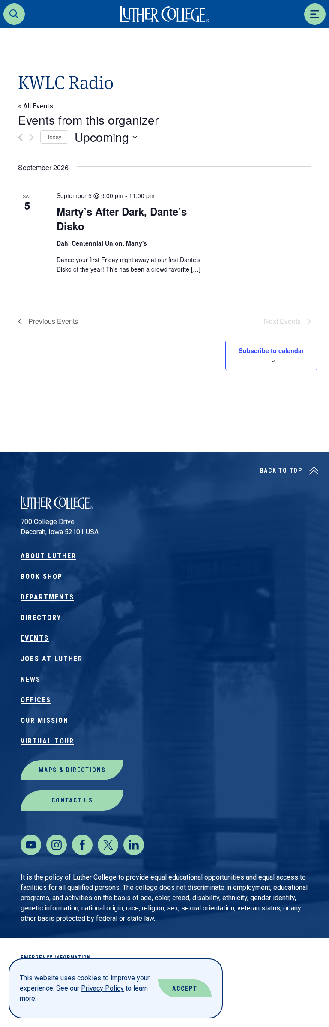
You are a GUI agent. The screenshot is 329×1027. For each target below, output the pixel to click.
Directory (41, 618)
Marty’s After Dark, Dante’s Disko (122, 218)
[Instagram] (56, 845)
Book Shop (42, 576)
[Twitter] (108, 845)
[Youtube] (31, 845)
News (31, 679)
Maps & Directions (72, 770)
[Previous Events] (20, 137)
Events (35, 638)
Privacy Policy (102, 988)
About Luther (48, 556)
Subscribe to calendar (271, 350)
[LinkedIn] (133, 845)
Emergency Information (56, 958)
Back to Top (281, 470)
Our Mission (45, 720)
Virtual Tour (47, 741)
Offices (36, 700)
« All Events (35, 106)
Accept (184, 988)
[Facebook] (82, 845)
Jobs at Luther (52, 659)
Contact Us (72, 800)
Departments (47, 597)
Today (54, 136)
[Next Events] (31, 137)
